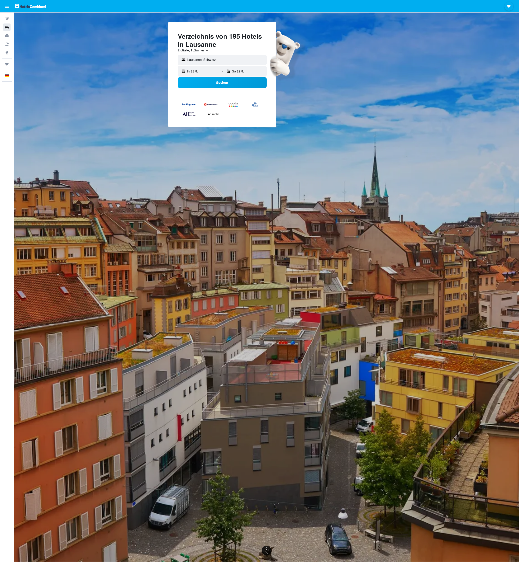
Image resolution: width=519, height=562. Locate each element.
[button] (6, 6)
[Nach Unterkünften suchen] (7, 27)
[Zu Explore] (7, 53)
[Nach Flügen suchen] (7, 19)
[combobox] (193, 50)
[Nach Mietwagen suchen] (7, 36)
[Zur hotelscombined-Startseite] (30, 6)
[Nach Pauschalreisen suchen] (7, 44)
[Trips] (7, 64)
